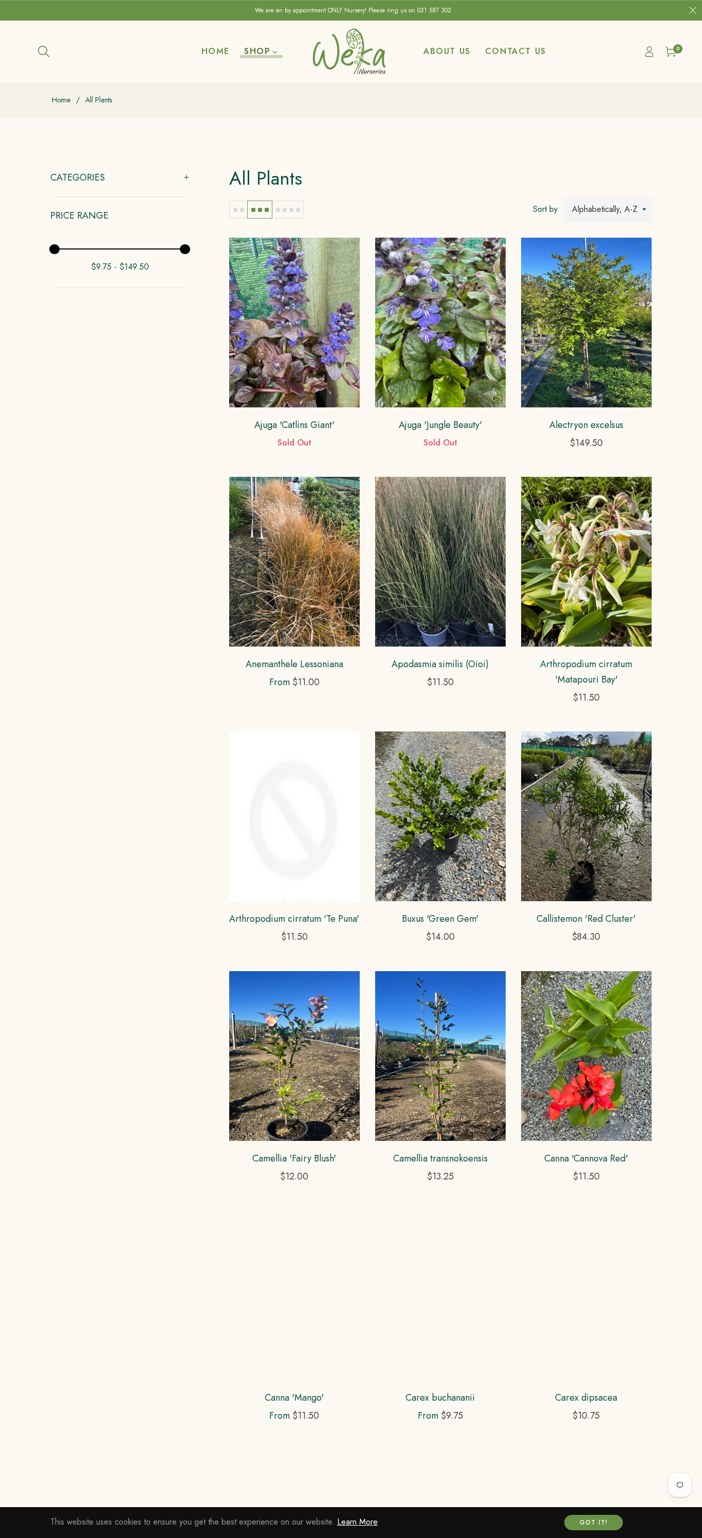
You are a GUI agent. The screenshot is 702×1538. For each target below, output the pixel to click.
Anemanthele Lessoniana (294, 664)
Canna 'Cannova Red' (586, 1158)
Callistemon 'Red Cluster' (586, 918)
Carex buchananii (440, 1397)
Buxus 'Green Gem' (440, 918)
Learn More (357, 1522)
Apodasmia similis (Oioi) (440, 664)
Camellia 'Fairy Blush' (294, 1158)
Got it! (593, 1522)
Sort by (545, 209)
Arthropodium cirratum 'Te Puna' (294, 918)
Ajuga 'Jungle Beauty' (440, 425)
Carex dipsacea (586, 1397)
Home (61, 100)
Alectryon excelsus (586, 425)
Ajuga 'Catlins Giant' (294, 425)
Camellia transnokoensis (440, 1158)
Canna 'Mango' (294, 1397)
